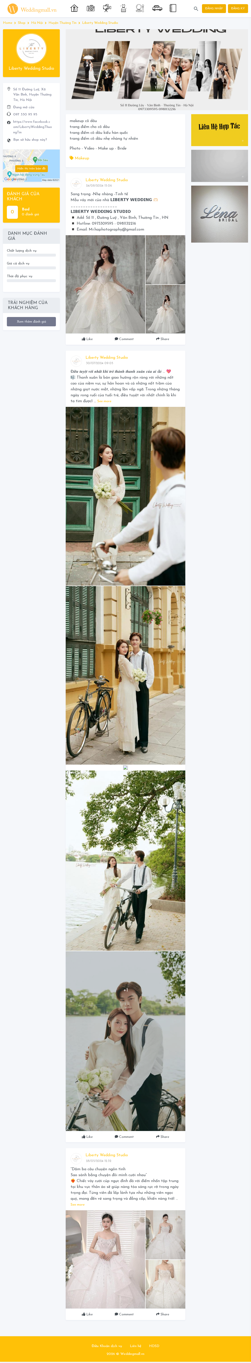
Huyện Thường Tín (62, 23)
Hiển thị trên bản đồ (31, 168)
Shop (21, 23)
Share (164, 339)
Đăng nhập (214, 8)
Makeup (81, 158)
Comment (126, 339)
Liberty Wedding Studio (100, 23)
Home (7, 23)
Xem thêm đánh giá (31, 322)
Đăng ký (238, 8)
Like (89, 339)
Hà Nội (37, 23)
